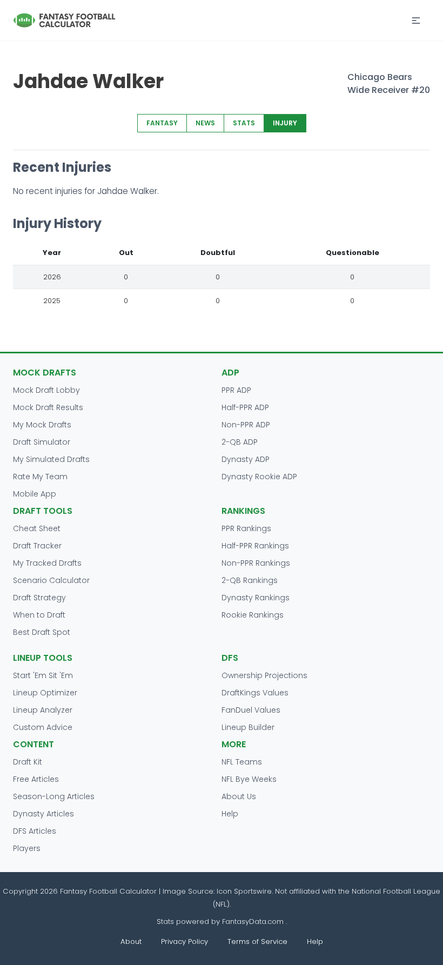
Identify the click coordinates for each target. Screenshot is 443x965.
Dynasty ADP (246, 459)
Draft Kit (27, 761)
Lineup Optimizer (45, 692)
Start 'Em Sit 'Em (43, 675)
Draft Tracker (37, 545)
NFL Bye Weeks (249, 779)
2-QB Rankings (250, 580)
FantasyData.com (254, 921)
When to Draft (39, 614)
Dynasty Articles (43, 813)
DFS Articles (34, 831)
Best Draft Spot (41, 632)
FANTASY (162, 123)
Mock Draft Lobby (46, 390)
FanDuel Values (251, 710)
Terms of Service (257, 941)
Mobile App (34, 493)
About (131, 941)
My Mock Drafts (42, 424)
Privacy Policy (184, 941)
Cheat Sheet (37, 528)
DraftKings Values (255, 692)
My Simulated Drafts (51, 459)
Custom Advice (42, 727)
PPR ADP (236, 390)
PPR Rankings (246, 528)
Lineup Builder (248, 727)
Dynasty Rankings (256, 597)
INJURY (285, 123)
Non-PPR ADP (246, 424)
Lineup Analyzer (42, 710)
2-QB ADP (240, 442)
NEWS (205, 123)
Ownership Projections (264, 675)
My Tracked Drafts (47, 563)
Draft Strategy (39, 597)
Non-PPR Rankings (256, 563)
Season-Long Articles (54, 796)
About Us (239, 796)
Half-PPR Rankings (255, 545)
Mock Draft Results (48, 407)
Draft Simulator (41, 442)
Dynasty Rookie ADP (259, 476)
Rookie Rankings (253, 614)
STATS (244, 123)
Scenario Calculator (51, 580)
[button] (416, 20)
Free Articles (36, 779)
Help (230, 813)
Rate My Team (40, 476)
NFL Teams (242, 761)
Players (27, 848)
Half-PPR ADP (245, 407)
